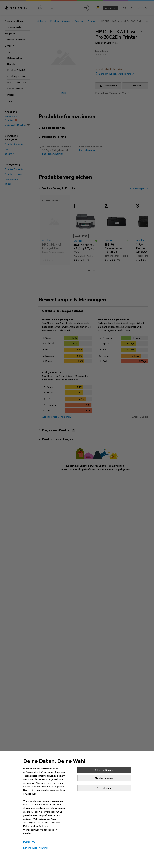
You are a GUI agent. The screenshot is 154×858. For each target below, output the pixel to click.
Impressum (29, 841)
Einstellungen (104, 788)
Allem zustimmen (104, 770)
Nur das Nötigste (104, 777)
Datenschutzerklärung (35, 847)
